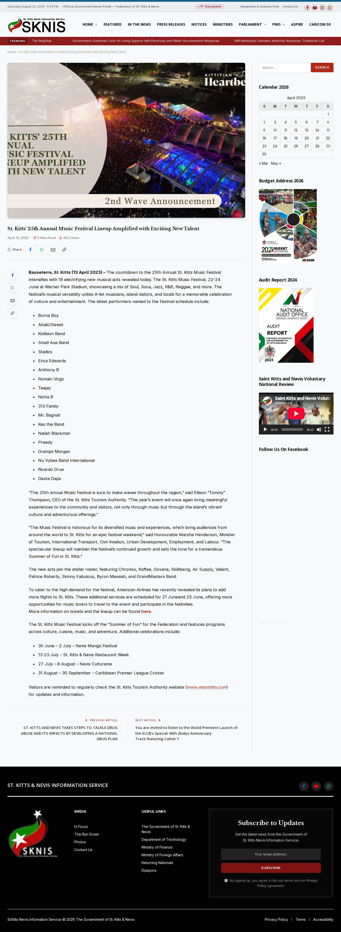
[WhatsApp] (12, 288)
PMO (276, 24)
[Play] (265, 429)
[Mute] (319, 429)
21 (317, 138)
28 (317, 146)
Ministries (223, 24)
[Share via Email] (53, 249)
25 (286, 146)
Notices (199, 24)
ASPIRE (297, 24)
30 (264, 154)
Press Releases (171, 24)
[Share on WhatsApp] (42, 249)
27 (307, 146)
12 (296, 130)
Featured (113, 24)
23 (264, 146)
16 (264, 138)
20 (307, 138)
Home (88, 24)
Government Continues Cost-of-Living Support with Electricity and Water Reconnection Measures (116, 41)
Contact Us (290, 6)
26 (296, 146)
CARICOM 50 (320, 24)
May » (276, 163)
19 (296, 138)
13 (306, 130)
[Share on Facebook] (30, 249)
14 (317, 130)
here (146, 611)
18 (285, 138)
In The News (139, 24)
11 (285, 130)
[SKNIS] (36, 24)
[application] (296, 413)
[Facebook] (12, 275)
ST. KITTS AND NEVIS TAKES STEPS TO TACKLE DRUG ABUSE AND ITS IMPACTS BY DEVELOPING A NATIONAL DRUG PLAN (69, 733)
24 (275, 146)
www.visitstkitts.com (206, 687)
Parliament (250, 24)
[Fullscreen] (327, 429)
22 (328, 138)
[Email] (12, 300)
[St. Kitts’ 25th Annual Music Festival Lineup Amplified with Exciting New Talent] (126, 140)
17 (275, 138)
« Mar (263, 163)
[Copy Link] (64, 249)
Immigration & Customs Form (259, 6)
